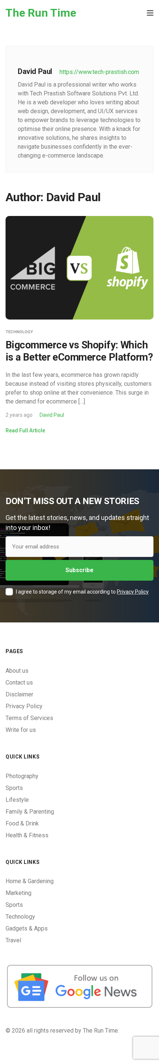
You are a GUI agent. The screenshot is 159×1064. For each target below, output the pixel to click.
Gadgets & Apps (27, 928)
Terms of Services (29, 718)
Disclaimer (19, 694)
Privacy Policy (133, 592)
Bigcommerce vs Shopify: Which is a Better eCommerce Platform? (79, 351)
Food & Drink (22, 823)
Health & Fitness (27, 835)
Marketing (18, 892)
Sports (14, 787)
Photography (22, 776)
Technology (19, 332)
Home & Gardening (30, 881)
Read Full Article (25, 430)
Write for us (21, 729)
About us (17, 670)
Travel (13, 940)
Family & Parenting (30, 811)
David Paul (52, 415)
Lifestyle (17, 799)
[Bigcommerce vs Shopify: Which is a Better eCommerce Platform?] (79, 267)
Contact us (19, 682)
